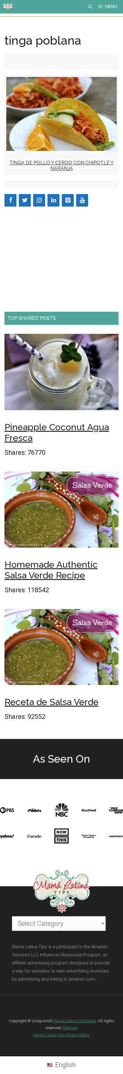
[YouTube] (82, 200)
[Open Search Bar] (90, 6)
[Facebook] (10, 200)
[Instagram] (39, 200)
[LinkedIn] (53, 200)
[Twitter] (25, 200)
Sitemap (70, 1027)
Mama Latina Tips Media (74, 1021)
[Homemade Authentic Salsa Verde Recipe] (61, 511)
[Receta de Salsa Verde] (61, 649)
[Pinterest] (68, 200)
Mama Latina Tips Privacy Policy (61, 1035)
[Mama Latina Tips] (8, 6)
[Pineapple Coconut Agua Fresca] (61, 374)
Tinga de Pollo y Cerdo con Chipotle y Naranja (62, 165)
